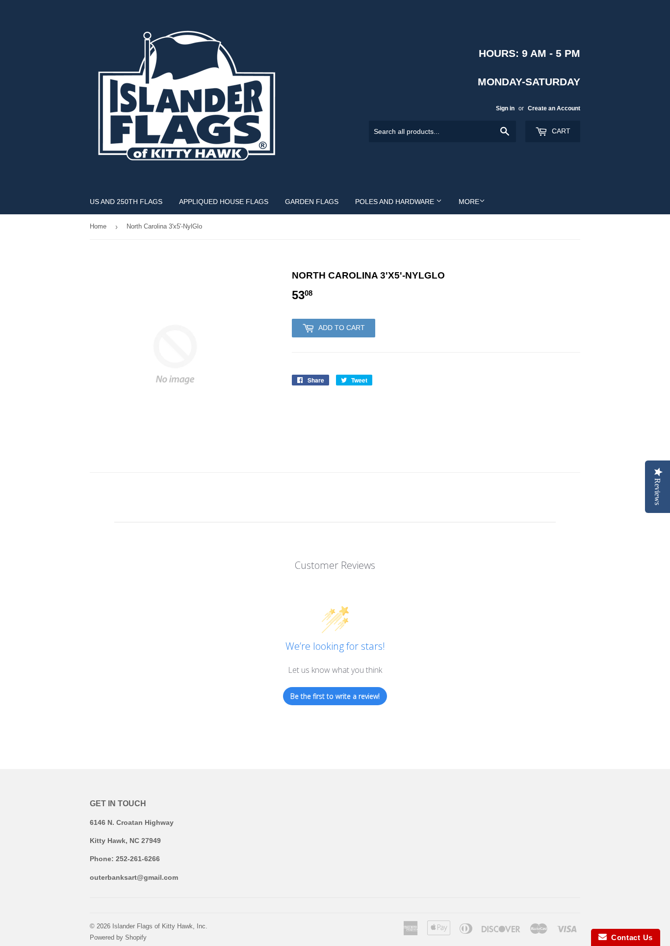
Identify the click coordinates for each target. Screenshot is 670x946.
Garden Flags (311, 201)
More (469, 201)
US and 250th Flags (126, 201)
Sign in (505, 108)
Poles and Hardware (395, 201)
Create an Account (554, 108)
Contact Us (630, 937)
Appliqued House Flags (223, 201)
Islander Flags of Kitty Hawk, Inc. (159, 926)
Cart (560, 131)
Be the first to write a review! (335, 696)
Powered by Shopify (118, 937)
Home (98, 226)
